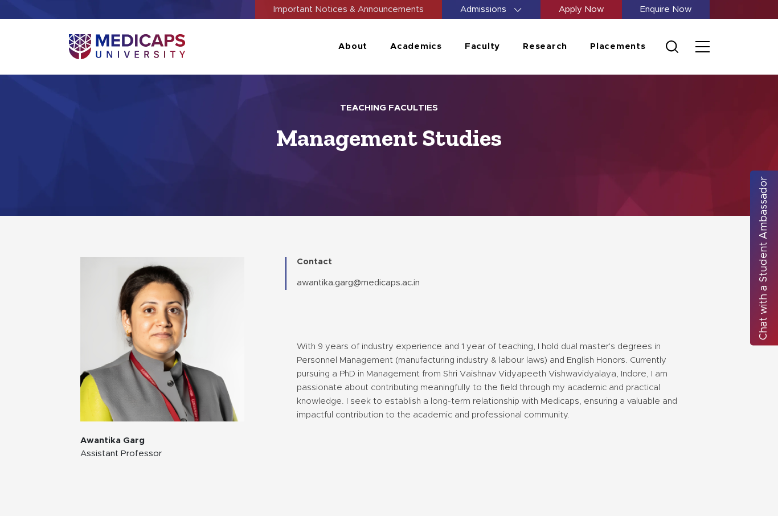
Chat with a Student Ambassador (764, 258)
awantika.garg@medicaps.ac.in (358, 283)
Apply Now (581, 9)
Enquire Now (665, 9)
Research (545, 46)
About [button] (352, 46)
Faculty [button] (482, 46)
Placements (618, 46)
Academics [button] (416, 46)
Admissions (484, 9)
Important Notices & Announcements (348, 9)
